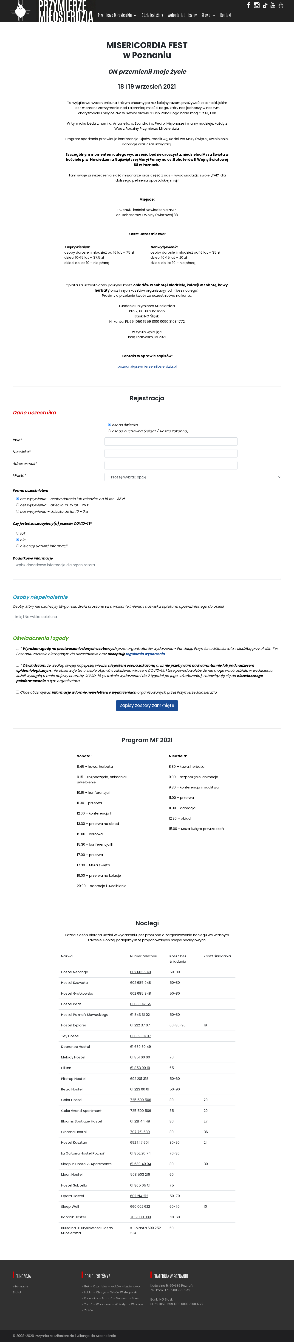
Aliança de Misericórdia (96, 1335)
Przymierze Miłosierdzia (115, 16)
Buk (86, 1286)
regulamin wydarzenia (145, 653)
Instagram (257, 4)
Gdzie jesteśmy (152, 16)
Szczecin (122, 1298)
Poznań (107, 1298)
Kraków (116, 1286)
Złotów (88, 1310)
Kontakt (225, 16)
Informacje (20, 1286)
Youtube (273, 4)
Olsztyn (101, 1292)
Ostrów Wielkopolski (123, 1292)
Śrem (135, 1298)
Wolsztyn (121, 1304)
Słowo (205, 16)
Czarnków (100, 1286)
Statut (17, 1292)
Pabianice (91, 1298)
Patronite (281, 6)
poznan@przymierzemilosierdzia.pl (147, 366)
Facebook (249, 4)
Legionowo (132, 1286)
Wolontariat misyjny (182, 16)
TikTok (265, 6)
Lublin (88, 1292)
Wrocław (137, 1304)
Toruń (88, 1304)
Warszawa (103, 1304)
